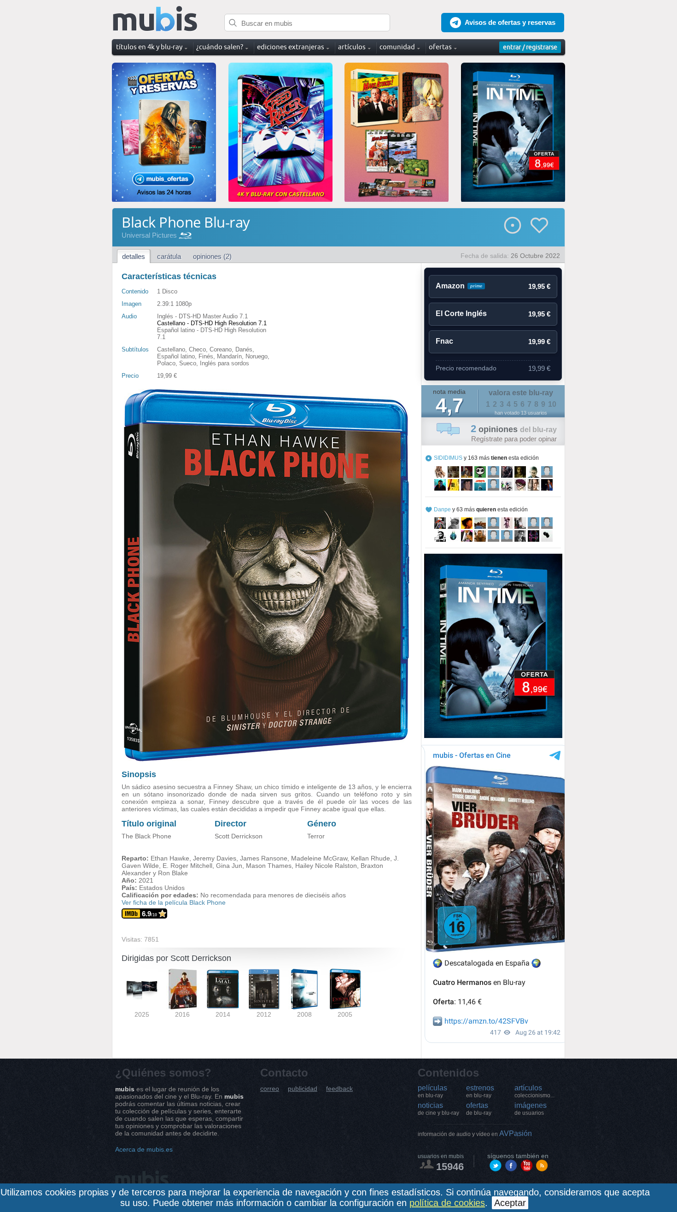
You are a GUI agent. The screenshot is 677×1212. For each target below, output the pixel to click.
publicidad (302, 1088)
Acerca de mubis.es (144, 1149)
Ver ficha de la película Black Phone (174, 902)
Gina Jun (229, 865)
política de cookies (447, 1203)
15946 (450, 1166)
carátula (169, 256)
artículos (534, 1091)
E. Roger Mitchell (187, 865)
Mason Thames (269, 865)
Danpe (442, 509)
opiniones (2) (212, 256)
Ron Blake (173, 873)
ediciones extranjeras (290, 47)
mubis (155, 19)
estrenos (480, 1091)
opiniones (514, 429)
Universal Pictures (149, 235)
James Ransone (263, 858)
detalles (133, 256)
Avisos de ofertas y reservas (510, 22)
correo (269, 1088)
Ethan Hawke (170, 858)
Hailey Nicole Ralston (326, 865)
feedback (339, 1088)
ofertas (478, 1108)
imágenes (530, 1108)
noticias (438, 1108)
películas (432, 1091)
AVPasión (475, 1133)
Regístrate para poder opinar (514, 439)
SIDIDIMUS (448, 458)
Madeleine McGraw (319, 858)
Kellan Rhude (370, 858)
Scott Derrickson (239, 836)
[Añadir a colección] (512, 225)
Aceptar (510, 1203)
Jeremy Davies (214, 858)
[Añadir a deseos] (539, 225)
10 (552, 404)
